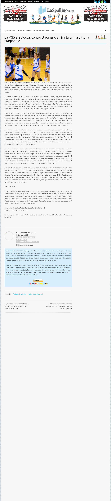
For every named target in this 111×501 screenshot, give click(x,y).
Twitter (99, 1)
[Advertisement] (87, 60)
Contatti (47, 1)
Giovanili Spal (14, 31)
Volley (41, 31)
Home (16, 1)
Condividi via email (36, 294)
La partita (19, 237)
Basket (35, 31)
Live (42, 1)
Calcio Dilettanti (25, 31)
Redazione (23, 1)
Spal (6, 31)
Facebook (95, 1)
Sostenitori (36, 1)
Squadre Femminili (28, 237)
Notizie (29, 1)
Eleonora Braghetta (26, 232)
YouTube (102, 1)
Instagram (105, 1)
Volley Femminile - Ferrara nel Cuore (27, 241)
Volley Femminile (21, 239)
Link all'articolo (20, 294)
